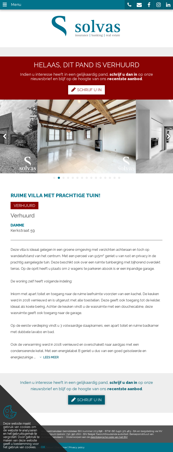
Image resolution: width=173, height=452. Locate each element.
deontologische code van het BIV (109, 437)
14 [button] (114, 178)
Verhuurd (24, 205)
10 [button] (96, 178)
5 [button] (72, 178)
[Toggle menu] (4, 4)
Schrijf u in (89, 90)
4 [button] (68, 178)
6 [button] (77, 178)
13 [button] (110, 178)
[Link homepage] (87, 26)
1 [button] (54, 178)
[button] (129, 4)
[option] (86, 136)
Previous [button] (6, 136)
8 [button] (86, 178)
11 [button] (100, 178)
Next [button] (166, 136)
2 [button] (59, 178)
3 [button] (63, 178)
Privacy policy (77, 447)
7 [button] (82, 178)
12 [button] (105, 178)
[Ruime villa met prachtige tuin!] (86, 136)
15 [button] (119, 178)
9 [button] (91, 178)
